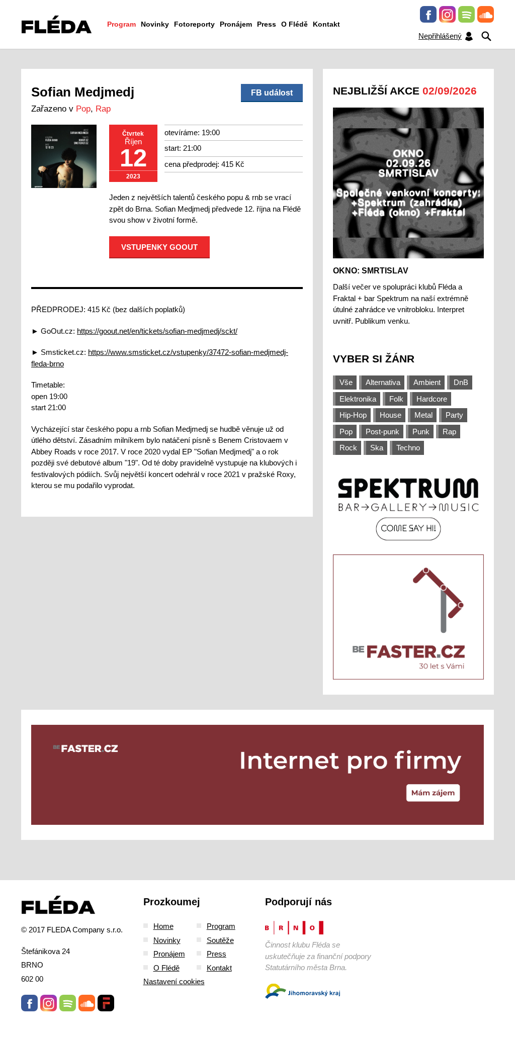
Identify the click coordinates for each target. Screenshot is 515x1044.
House (390, 415)
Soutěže (220, 940)
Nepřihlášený (440, 36)
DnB (461, 382)
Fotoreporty (194, 24)
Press (266, 24)
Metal (423, 415)
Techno (408, 447)
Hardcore (431, 399)
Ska (376, 447)
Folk (396, 399)
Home (163, 926)
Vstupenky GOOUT (159, 247)
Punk (421, 431)
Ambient (427, 382)
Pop (83, 109)
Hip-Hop (353, 415)
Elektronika (357, 399)
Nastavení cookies (174, 981)
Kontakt (326, 24)
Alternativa (383, 382)
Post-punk (382, 431)
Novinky (155, 24)
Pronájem (236, 24)
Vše (346, 382)
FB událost (272, 92)
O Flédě (294, 24)
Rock (348, 447)
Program (121, 24)
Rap (103, 109)
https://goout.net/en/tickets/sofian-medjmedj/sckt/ (157, 331)
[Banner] (408, 508)
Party (454, 415)
